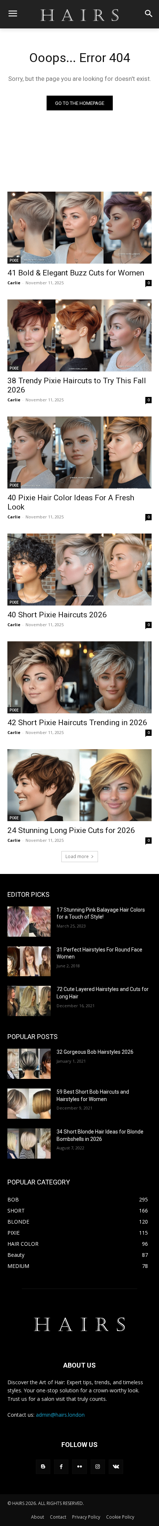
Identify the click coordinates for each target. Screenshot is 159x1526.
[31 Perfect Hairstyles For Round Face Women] (29, 961)
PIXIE (14, 260)
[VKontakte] (116, 1467)
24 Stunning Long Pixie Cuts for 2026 (71, 830)
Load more (77, 856)
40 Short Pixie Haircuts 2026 (57, 614)
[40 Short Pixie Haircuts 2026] (79, 570)
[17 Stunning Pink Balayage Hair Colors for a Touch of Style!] (29, 921)
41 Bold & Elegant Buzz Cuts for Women (75, 272)
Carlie (13, 282)
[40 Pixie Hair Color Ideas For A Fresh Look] (79, 452)
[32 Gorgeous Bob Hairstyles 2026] (29, 1064)
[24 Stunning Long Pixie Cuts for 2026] (79, 785)
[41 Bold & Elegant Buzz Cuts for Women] (79, 228)
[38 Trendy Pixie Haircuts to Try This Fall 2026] (79, 335)
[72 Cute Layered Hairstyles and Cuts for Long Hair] (29, 1001)
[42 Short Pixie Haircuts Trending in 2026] (79, 677)
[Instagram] (98, 1467)
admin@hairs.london (60, 1414)
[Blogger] (43, 1467)
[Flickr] (79, 1467)
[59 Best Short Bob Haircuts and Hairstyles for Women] (29, 1103)
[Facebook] (61, 1467)
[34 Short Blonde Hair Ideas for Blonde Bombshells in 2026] (29, 1143)
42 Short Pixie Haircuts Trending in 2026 (77, 722)
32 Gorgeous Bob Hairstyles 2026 (95, 1052)
